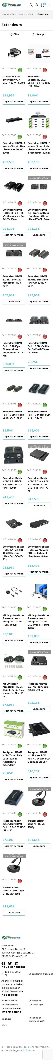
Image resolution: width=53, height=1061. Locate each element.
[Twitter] (10, 963)
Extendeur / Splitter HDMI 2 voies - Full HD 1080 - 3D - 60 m (39, 81)
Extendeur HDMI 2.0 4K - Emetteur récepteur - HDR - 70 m (13, 281)
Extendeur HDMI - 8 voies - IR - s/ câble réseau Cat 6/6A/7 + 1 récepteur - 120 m (39, 148)
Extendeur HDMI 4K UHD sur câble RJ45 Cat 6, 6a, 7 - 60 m (38, 281)
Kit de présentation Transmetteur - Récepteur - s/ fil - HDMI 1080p (14, 620)
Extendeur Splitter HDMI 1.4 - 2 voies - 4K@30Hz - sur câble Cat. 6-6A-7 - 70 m (13, 553)
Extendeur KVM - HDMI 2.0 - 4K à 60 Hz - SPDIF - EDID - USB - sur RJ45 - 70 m (38, 484)
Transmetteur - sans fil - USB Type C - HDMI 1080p (13, 890)
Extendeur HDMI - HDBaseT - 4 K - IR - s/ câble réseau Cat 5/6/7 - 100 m (14, 214)
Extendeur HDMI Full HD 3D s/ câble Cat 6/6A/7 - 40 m (13, 414)
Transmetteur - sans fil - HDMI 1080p (36, 824)
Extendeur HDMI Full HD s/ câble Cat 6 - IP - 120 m (39, 414)
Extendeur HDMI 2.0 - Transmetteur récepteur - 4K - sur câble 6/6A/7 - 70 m (39, 214)
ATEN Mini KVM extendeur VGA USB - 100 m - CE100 (14, 79)
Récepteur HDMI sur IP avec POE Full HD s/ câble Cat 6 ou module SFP (39, 757)
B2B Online (29, 1050)
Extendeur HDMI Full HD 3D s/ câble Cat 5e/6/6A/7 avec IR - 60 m (38, 348)
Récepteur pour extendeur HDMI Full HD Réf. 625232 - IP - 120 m (14, 825)
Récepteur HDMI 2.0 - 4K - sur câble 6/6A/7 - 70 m (38, 687)
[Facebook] (3, 963)
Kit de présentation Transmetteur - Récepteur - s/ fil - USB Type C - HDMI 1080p (39, 621)
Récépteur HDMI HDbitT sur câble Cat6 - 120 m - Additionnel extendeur (12, 759)
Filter (16, 34)
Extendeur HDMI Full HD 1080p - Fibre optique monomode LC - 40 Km (13, 349)
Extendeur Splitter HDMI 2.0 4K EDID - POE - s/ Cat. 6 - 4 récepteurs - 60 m (38, 551)
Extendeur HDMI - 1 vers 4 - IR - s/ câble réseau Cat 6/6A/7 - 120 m (14, 148)
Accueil (5, 14)
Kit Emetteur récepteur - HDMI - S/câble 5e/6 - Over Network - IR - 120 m (13, 690)
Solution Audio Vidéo (23, 14)
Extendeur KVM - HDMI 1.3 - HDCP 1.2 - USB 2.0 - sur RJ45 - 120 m (12, 483)
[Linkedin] (17, 963)
